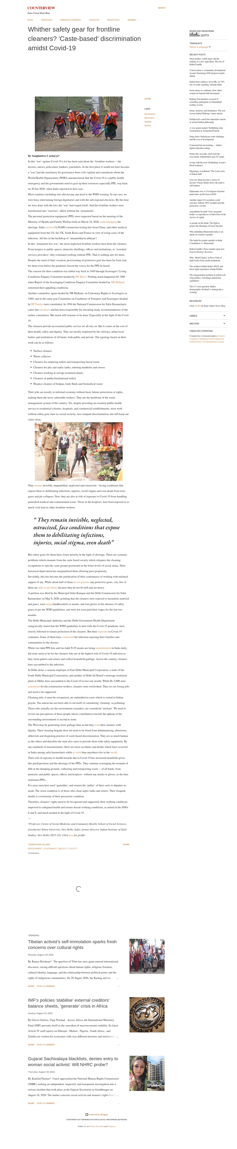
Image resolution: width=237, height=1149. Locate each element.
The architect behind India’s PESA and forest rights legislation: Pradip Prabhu (206, 267)
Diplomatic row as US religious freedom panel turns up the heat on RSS (207, 193)
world (114, 752)
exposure (103, 631)
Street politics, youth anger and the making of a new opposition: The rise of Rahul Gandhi (207, 61)
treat (97, 725)
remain (38, 485)
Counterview (41, 7)
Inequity (148, 121)
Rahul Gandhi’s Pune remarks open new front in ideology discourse (207, 250)
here (71, 835)
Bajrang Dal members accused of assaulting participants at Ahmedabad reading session (206, 101)
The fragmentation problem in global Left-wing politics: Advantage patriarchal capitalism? (208, 277)
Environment (150, 114)
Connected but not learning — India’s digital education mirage (206, 146)
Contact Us (94, 20)
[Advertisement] (96, 74)
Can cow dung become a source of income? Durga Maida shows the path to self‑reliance (207, 182)
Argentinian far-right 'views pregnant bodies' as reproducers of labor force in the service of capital (208, 214)
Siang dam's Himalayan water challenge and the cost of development (207, 138)
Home (30, 20)
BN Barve (80, 276)
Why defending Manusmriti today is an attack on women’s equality (206, 233)
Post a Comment (46, 986)
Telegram (111, 1126)
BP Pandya (37, 304)
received (50, 227)
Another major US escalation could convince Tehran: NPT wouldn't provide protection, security (207, 202)
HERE (198, 305)
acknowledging (108, 222)
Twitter (92, 1126)
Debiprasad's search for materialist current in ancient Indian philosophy (207, 120)
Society (147, 125)
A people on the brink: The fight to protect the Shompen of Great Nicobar (206, 224)
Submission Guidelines (70, 20)
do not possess (82, 582)
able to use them (47, 587)
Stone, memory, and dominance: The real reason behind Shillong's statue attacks (207, 112)
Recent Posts (113, 20)
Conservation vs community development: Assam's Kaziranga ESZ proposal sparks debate (208, 73)
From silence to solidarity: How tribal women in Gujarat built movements (206, 92)
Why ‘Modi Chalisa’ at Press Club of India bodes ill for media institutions (206, 259)
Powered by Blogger (98, 1114)
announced (34, 686)
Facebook (100, 1126)
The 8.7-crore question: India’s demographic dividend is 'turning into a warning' (206, 289)
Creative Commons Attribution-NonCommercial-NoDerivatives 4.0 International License (207, 338)
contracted (68, 637)
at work (77, 752)
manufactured (104, 648)
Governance (149, 118)
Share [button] (148, 98)
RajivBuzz (132, 20)
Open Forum (46, 20)
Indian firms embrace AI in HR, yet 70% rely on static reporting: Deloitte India (207, 83)
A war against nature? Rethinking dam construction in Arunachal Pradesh (206, 129)
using (49, 604)
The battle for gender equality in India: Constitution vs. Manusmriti (206, 242)
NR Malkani (118, 282)
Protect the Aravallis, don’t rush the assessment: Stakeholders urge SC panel (207, 155)
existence (45, 309)
